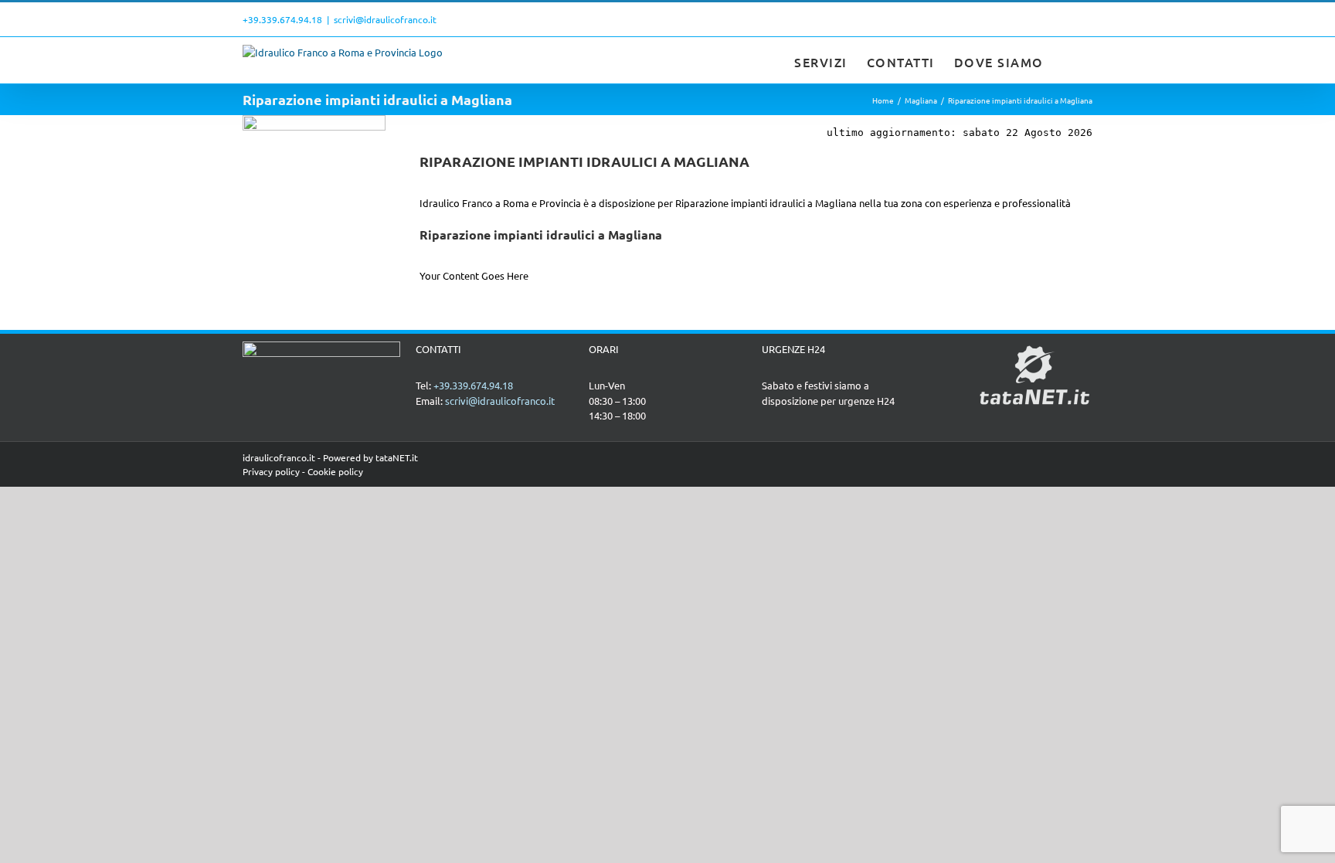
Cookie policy (335, 471)
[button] (1068, 60)
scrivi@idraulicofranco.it (385, 19)
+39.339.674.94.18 (282, 19)
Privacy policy (271, 471)
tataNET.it (396, 457)
